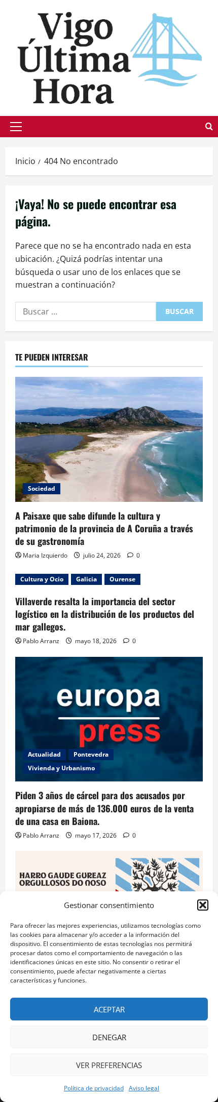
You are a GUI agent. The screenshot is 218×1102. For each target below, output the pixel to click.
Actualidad (44, 754)
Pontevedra (91, 754)
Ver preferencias (109, 1065)
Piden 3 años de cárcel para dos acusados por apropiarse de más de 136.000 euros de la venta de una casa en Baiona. (104, 808)
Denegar (109, 1037)
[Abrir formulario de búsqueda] (209, 126)
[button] (203, 905)
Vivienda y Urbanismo (61, 768)
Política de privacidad (94, 1088)
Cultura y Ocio (41, 579)
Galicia (86, 579)
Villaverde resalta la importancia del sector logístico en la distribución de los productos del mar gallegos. (104, 614)
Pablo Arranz (41, 641)
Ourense (122, 579)
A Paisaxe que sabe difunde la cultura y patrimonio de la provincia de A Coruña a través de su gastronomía (104, 528)
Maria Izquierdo (45, 555)
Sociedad (41, 488)
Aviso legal (144, 1088)
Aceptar (109, 1009)
